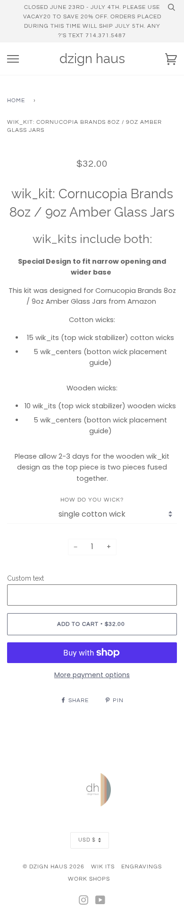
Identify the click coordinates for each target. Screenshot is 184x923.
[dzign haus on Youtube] (100, 902)
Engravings (141, 866)
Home (16, 100)
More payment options (92, 675)
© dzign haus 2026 (53, 866)
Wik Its (103, 866)
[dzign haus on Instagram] (84, 902)
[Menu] (13, 59)
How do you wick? (92, 499)
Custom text (25, 578)
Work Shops (89, 879)
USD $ (87, 839)
